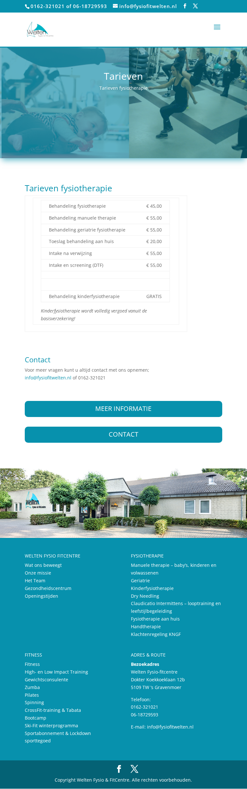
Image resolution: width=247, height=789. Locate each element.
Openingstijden (41, 596)
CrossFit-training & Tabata (53, 710)
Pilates (32, 695)
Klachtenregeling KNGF (156, 634)
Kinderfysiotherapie (152, 588)
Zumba (32, 687)
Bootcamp (35, 718)
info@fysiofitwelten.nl (48, 378)
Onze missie (38, 573)
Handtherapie (146, 626)
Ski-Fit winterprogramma (51, 725)
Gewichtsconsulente (46, 679)
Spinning (34, 702)
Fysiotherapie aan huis (155, 619)
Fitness (32, 664)
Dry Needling (145, 596)
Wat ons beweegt (43, 565)
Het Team (35, 580)
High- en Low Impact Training (56, 672)
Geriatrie (140, 580)
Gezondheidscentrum (48, 588)
